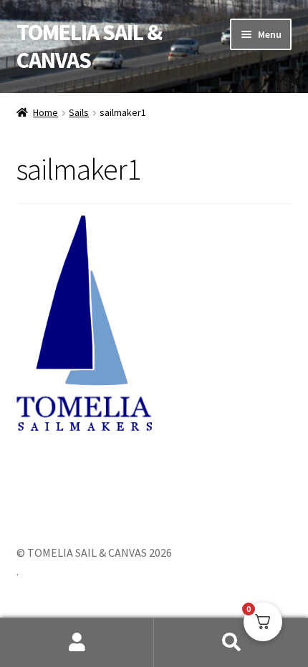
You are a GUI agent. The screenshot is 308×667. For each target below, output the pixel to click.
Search (231, 642)
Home (45, 112)
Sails (79, 112)
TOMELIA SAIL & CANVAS (89, 46)
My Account (77, 642)
